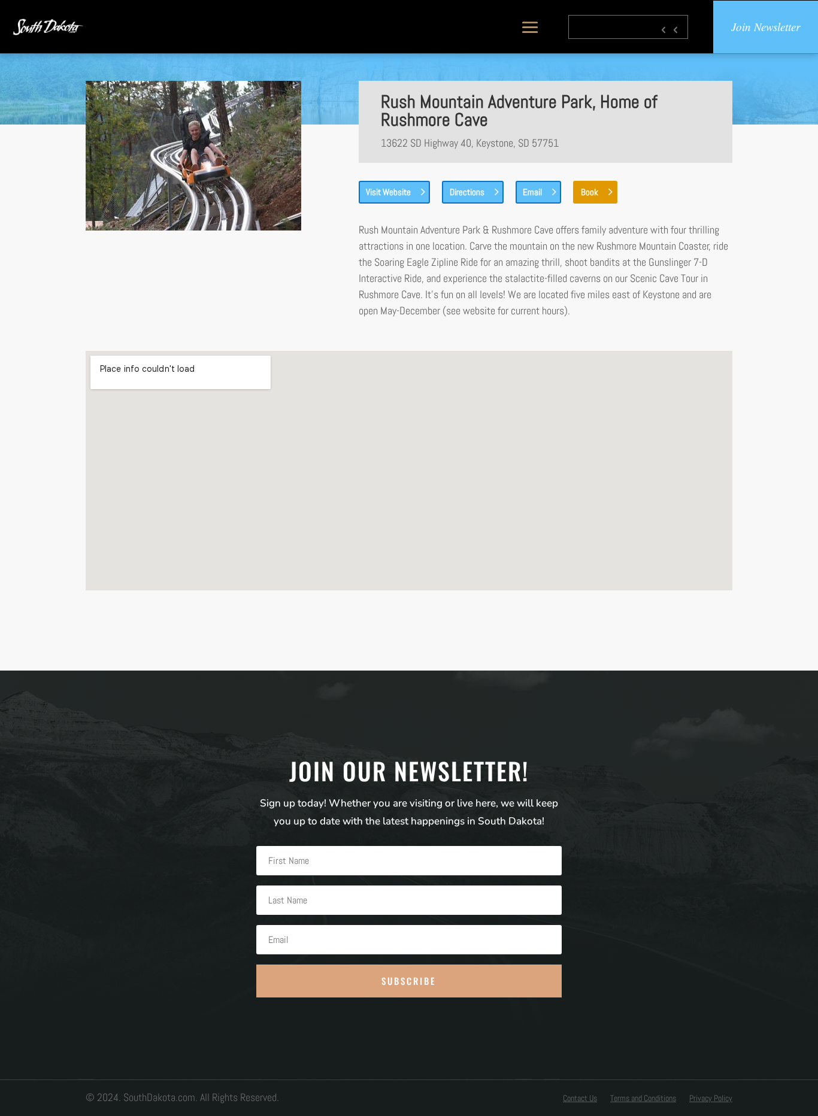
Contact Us (580, 1098)
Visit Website (388, 192)
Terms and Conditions (643, 1098)
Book (589, 192)
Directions (467, 192)
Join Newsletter (765, 26)
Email (532, 192)
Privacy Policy (710, 1098)
